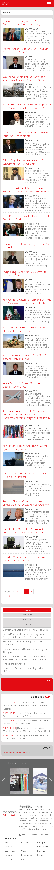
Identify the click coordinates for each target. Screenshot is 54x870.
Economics (27, 615)
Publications (17, 763)
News (7, 843)
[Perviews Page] (18, 591)
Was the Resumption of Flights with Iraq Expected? (23, 643)
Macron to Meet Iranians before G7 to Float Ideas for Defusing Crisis (27, 357)
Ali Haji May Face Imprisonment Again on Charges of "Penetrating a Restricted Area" (24, 635)
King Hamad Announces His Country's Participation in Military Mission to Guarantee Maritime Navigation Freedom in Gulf (26, 416)
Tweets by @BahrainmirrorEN (16, 753)
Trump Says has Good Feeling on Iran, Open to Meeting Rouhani (27, 246)
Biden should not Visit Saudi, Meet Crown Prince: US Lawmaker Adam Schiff (26, 729)
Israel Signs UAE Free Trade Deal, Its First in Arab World (26, 737)
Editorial (8, 847)
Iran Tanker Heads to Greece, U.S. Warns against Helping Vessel (25, 448)
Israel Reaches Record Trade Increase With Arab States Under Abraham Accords (25, 706)
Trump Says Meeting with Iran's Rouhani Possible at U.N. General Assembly (24, 23)
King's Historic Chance (14, 664)
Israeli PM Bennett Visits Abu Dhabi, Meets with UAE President (24, 714)
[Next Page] (5, 596)
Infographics (26, 855)
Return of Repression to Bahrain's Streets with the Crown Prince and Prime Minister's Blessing (26, 658)
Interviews (27, 620)
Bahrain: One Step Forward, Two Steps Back (25, 630)
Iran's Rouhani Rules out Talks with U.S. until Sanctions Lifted (26, 218)
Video (23, 851)
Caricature (26, 859)
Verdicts (27, 624)
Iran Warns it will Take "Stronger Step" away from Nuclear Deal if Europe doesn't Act (27, 106)
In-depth (41, 843)
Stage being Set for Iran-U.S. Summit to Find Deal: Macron (25, 274)
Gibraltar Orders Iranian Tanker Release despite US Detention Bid (24, 559)
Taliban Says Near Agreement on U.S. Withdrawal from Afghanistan (23, 162)
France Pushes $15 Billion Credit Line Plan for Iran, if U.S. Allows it (25, 51)
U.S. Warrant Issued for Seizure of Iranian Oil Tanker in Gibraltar (25, 475)
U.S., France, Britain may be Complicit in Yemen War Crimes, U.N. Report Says (24, 79)
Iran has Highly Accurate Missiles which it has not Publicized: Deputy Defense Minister (27, 301)
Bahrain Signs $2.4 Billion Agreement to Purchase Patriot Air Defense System (24, 531)
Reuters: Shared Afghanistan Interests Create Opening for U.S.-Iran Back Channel (26, 503)
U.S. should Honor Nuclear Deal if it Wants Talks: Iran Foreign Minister (25, 134)
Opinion (40, 855)
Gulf (47, 697)
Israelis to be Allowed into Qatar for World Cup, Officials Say (26, 722)
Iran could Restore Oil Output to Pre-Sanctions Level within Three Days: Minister (26, 190)
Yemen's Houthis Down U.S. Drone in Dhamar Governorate (22, 385)
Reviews (41, 851)
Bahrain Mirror (5, 3)
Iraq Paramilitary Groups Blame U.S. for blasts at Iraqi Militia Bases (24, 329)
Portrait (8, 859)
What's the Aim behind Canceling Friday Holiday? (23, 670)
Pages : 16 (9, 591)
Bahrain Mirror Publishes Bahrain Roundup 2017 (19, 776)
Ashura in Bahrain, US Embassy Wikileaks (43, 776)
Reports (27, 610)
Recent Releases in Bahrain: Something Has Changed (25, 650)
